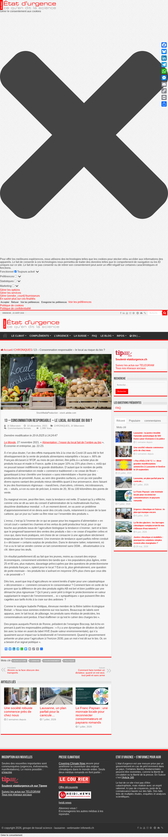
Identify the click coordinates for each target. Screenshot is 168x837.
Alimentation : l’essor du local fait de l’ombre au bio (71, 442)
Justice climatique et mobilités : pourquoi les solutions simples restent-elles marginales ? (148, 540)
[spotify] (133, 313)
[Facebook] (121, 313)
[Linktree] (145, 313)
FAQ (94, 335)
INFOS (120, 335)
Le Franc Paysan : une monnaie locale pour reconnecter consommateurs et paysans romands (92, 715)
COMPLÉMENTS (39, 335)
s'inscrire (7, 772)
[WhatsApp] (164, 71)
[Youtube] (127, 313)
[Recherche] (164, 312)
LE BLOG (106, 335)
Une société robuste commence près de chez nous (18, 711)
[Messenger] (164, 77)
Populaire (134, 420)
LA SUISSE (80, 335)
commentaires (152, 420)
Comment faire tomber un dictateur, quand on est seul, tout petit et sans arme (90, 672)
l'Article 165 (128, 777)
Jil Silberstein (14, 426)
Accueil (7, 349)
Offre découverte (68, 787)
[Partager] (164, 104)
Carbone (35, 661)
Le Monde (10, 442)
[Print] (164, 97)
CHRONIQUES (23, 349)
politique (69, 661)
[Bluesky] (141, 313)
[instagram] (130, 313)
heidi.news (65, 802)
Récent (120, 420)
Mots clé (121, 427)
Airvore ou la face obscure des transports (23, 670)
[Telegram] (137, 313)
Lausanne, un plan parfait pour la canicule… (53, 711)
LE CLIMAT (17, 335)
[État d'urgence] (31, 323)
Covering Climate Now (72, 763)
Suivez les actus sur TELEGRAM (135, 365)
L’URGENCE (61, 335)
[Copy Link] (164, 91)
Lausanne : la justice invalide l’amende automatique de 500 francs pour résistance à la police (149, 436)
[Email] (164, 84)
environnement (52, 661)
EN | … (136, 335)
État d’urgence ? (5, 335)
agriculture (19, 661)
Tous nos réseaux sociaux (131, 368)
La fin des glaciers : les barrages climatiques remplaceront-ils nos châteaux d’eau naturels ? (149, 525)
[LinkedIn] (123, 313)
